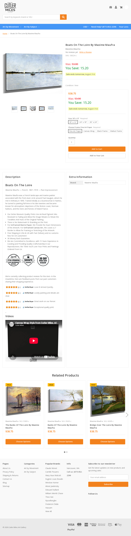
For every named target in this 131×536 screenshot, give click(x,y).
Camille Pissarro (52, 472)
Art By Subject (30, 26)
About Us (6, 468)
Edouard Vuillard (52, 490)
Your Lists (123, 26)
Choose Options (23, 441)
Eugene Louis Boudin (54, 479)
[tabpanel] (23, 415)
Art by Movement (11, 26)
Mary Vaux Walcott (53, 475)
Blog (5, 482)
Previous (3, 415)
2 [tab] (66, 452)
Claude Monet (51, 468)
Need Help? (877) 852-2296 (103, 26)
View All (48, 511)
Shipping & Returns (10, 475)
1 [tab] (64, 452)
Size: (78, 118)
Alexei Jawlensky (52, 486)
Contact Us (7, 479)
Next (127, 415)
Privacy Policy (8, 472)
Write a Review (85, 52)
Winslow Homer (52, 482)
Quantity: (72, 138)
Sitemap (6, 486)
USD (85, 26)
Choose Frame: (84, 127)
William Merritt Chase (54, 493)
